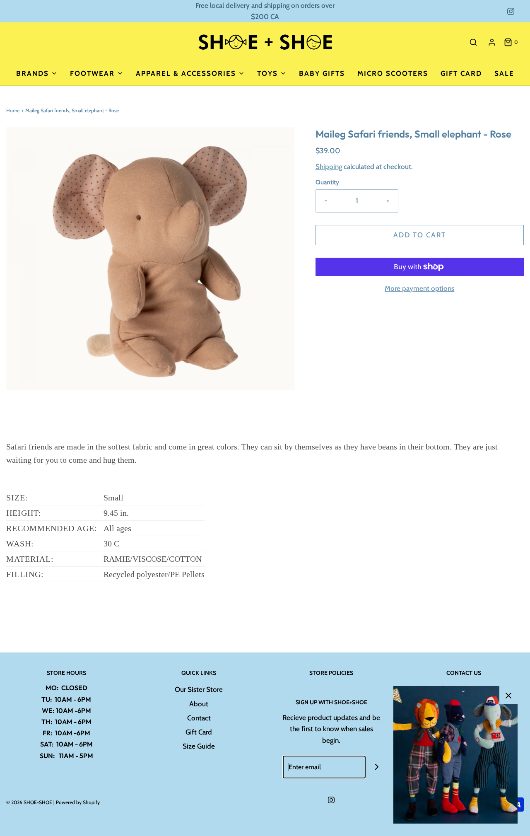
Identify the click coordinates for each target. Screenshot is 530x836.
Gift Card (461, 73)
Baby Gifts (322, 73)
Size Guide (199, 746)
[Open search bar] (473, 42)
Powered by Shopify (78, 802)
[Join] (377, 767)
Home (12, 110)
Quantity (327, 182)
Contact (199, 718)
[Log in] (492, 42)
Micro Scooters (392, 73)
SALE (504, 73)
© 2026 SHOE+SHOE (29, 802)
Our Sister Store (199, 689)
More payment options (419, 288)
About (198, 704)
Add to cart (419, 235)
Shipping (329, 166)
